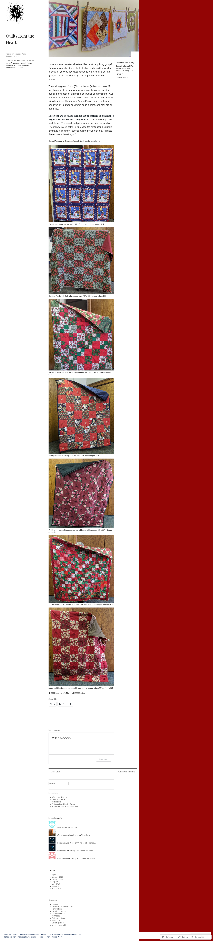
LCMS (130, 66)
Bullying (55, 904)
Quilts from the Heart (60, 800)
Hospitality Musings (59, 911)
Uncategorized (58, 923)
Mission (119, 71)
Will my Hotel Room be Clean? (82, 851)
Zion (131, 71)
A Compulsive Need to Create (63, 804)
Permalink (120, 74)
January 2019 (57, 879)
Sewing (126, 71)
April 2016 (56, 886)
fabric (125, 66)
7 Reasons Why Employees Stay (65, 807)
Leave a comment (123, 77)
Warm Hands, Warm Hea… (67, 835)
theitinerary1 (62, 843)
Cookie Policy (56, 937)
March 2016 (56, 889)
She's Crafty (129, 63)
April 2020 (56, 875)
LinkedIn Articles (58, 914)
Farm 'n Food (57, 909)
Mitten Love (54, 772)
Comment (103, 759)
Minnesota (126, 68)
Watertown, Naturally (127, 772)
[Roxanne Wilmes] (16, 13)
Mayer (118, 68)
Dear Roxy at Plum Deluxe (62, 907)
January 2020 (57, 877)
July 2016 (56, 884)
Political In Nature (59, 918)
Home (135, 54)
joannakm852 (62, 859)
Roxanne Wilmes (21, 54)
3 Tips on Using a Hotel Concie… (83, 843)
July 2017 (56, 882)
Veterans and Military (60, 925)
